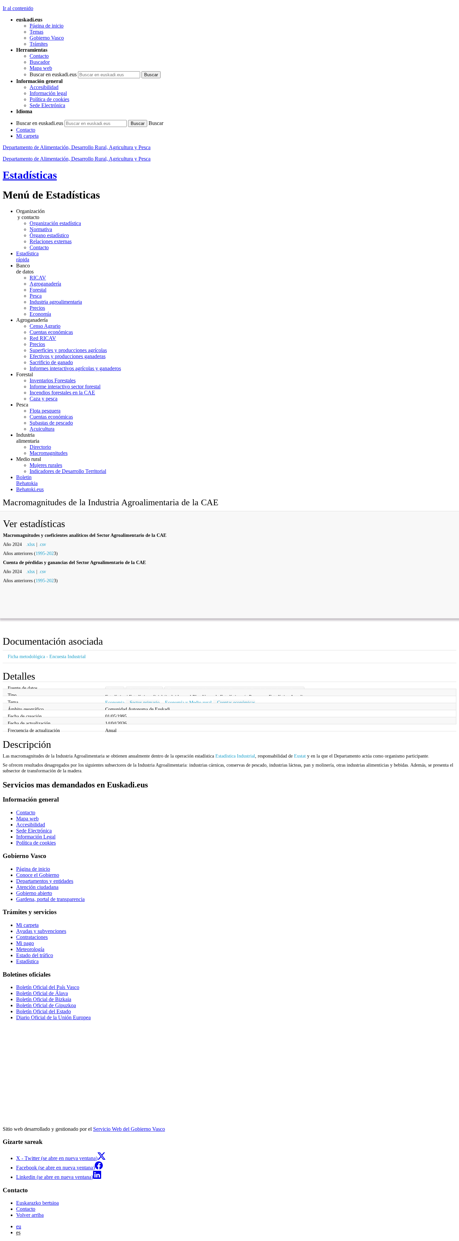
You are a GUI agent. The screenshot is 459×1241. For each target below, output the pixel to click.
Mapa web (41, 68)
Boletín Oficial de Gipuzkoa (46, 1005)
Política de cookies (49, 99)
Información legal (48, 93)
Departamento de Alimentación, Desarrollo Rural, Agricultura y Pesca (77, 147)
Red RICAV (43, 338)
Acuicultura (42, 429)
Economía (40, 314)
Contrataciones (32, 937)
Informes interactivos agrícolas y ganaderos (75, 368)
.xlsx (30, 544)
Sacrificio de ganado (51, 362)
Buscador (40, 62)
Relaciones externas (51, 241)
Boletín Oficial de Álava (42, 993)
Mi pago (25, 943)
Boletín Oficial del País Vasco (47, 987)
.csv (42, 544)
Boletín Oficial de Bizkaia (43, 999)
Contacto (39, 56)
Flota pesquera (45, 411)
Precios (37, 308)
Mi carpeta (27, 136)
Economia (114, 702)
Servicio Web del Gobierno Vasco (129, 1129)
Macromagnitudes (49, 453)
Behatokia (27, 480)
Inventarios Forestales (53, 380)
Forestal (38, 290)
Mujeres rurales (46, 465)
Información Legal (35, 837)
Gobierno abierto (34, 893)
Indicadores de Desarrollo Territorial (68, 471)
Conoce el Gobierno (37, 875)
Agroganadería (45, 284)
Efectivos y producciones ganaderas (68, 356)
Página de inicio (47, 26)
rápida (27, 256)
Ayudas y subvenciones (41, 931)
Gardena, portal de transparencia (50, 899)
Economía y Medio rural (188, 702)
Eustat (300, 756)
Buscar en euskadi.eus (53, 74)
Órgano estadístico (49, 235)
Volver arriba (30, 1215)
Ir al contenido (18, 8)
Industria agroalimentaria (56, 302)
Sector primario (145, 702)
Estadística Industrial (235, 756)
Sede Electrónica (47, 105)
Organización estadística (55, 223)
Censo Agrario (45, 326)
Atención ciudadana (37, 887)
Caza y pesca (43, 398)
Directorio (40, 447)
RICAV (38, 278)
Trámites (39, 44)
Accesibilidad (44, 87)
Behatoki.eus (30, 489)
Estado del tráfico (34, 955)
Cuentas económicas (51, 332)
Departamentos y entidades (44, 881)
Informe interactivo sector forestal (65, 386)
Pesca (36, 296)
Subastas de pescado (51, 423)
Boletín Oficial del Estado (43, 1011)
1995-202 (45, 553)
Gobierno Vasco (47, 38)
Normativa (41, 229)
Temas (36, 32)
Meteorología (30, 949)
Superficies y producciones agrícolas (68, 350)
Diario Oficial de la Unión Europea (53, 1017)
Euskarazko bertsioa (37, 1203)
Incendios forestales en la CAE (62, 392)
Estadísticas (30, 175)
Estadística (27, 961)
